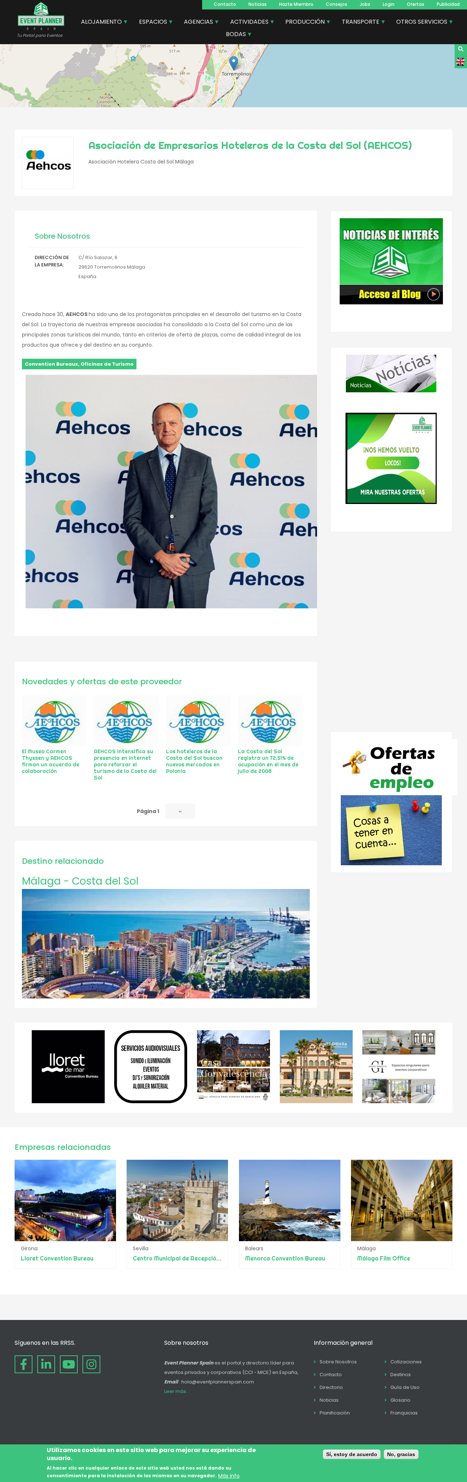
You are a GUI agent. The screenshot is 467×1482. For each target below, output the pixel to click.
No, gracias (401, 1454)
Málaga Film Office (383, 1258)
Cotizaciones (406, 1361)
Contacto (225, 4)
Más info (229, 1475)
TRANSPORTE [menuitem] (357, 23)
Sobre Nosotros (338, 1361)
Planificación (335, 1412)
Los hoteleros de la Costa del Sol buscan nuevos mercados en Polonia (194, 761)
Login (388, 4)
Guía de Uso (405, 1387)
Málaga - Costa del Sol (80, 881)
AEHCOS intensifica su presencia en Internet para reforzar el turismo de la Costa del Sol (125, 764)
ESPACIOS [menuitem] (150, 23)
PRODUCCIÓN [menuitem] (302, 23)
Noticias (257, 4)
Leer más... (176, 1391)
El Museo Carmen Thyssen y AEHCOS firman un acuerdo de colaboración (50, 761)
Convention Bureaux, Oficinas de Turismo (79, 364)
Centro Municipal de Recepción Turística (190, 1258)
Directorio (331, 1387)
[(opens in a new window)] (68, 1101)
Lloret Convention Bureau (57, 1258)
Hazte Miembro (296, 4)
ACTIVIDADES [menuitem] (247, 23)
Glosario (400, 1400)
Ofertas (415, 4)
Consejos (336, 4)
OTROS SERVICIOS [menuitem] (419, 23)
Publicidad (448, 4)
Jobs (365, 4)
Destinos (400, 1374)
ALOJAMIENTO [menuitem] (99, 23)
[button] (233, 63)
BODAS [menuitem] (233, 35)
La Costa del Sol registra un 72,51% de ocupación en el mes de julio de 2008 (268, 761)
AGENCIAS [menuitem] (195, 23)
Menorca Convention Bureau (285, 1258)
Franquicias (404, 1412)
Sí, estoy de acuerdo (351, 1454)
